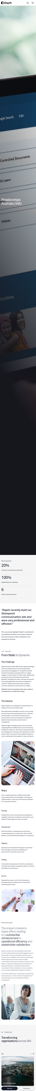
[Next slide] (33, 1054)
